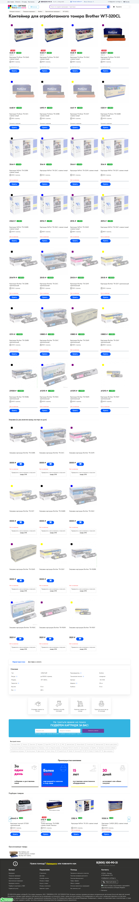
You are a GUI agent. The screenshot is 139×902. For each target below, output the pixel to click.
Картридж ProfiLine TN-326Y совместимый (49, 58)
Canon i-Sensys (50, 751)
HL (58, 744)
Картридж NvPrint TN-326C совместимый (54, 227)
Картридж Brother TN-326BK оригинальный (19, 341)
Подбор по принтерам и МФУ (17, 886)
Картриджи (12, 873)
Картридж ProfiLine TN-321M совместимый (110, 58)
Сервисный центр (13, 888)
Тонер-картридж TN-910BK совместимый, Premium (77, 824)
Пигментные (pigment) (31, 747)
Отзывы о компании (45, 886)
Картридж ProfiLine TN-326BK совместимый (111, 115)
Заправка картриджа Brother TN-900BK (82, 569)
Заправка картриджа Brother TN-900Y (82, 627)
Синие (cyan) (90, 744)
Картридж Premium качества (70, 747)
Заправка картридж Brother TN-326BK (52, 511)
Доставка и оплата (34, 662)
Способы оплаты (44, 878)
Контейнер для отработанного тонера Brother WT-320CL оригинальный (27, 854)
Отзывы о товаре (44, 880)
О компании (43, 873)
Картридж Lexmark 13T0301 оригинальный (47, 824)
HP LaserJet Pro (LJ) (61, 751)
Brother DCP (98, 751)
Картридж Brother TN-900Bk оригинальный (19, 398)
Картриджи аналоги (14, 883)
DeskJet (70, 751)
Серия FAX (48, 744)
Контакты (31, 2)
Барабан (94, 747)
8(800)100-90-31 (46, 2)
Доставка (11, 2)
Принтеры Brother (15, 744)
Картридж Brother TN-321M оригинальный (79, 284)
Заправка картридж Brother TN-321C (51, 453)
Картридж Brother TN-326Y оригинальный (110, 341)
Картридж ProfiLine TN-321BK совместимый (50, 115)
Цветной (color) (70, 744)
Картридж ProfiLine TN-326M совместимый (19, 58)
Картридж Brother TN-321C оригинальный (49, 284)
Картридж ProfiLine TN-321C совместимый (18, 115)
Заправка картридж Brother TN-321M (81, 453)
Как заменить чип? (75, 888)
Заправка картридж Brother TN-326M (22, 569)
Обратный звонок (111, 882)
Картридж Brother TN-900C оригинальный (49, 398)
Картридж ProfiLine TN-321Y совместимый (79, 115)
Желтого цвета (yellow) (111, 744)
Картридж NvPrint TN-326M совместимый (79, 228)
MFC (63, 744)
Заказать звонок (93, 730)
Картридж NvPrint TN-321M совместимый (84, 170)
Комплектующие (31, 751)
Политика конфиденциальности (79, 875)
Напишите (51, 863)
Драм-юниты (41, 751)
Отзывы (24, 2)
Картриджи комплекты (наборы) (107, 747)
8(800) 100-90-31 (107, 862)
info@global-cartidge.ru (115, 1)
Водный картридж (56, 747)
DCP (54, 744)
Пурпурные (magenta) (17, 747)
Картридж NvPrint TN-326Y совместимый (115, 227)
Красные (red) (99, 744)
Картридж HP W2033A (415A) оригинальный (17, 825)
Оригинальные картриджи (16, 880)
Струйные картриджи (14, 878)
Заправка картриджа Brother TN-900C (22, 627)
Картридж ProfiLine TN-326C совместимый (80, 58)
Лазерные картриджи (15, 875)
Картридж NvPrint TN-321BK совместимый (18, 171)
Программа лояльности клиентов (79, 873)
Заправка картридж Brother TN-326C (81, 511)
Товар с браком (74, 880)
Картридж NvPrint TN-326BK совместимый (18, 228)
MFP (86, 751)
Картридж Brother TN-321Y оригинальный (115, 284)
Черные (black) (80, 744)
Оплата (17, 2)
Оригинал (32, 744)
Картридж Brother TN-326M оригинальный (79, 341)
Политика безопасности (76, 878)
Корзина (123, 7)
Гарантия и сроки (44, 888)
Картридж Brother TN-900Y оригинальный (110, 398)
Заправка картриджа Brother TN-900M (52, 627)
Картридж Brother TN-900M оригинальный (79, 398)
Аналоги (25, 744)
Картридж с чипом (44, 747)
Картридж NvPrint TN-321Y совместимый (114, 170)
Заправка (40, 744)
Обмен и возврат (75, 883)
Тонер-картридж (84, 747)
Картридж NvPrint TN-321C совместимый (54, 170)
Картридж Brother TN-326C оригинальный (49, 341)
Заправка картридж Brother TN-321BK (22, 453)
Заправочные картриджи (17, 751)
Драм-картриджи (108, 751)
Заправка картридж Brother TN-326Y (51, 569)
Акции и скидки (44, 883)
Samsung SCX (78, 751)
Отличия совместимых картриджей (79, 886)
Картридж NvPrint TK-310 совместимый (111, 823)
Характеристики (18, 662)
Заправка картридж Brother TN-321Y (21, 511)
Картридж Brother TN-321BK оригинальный (18, 284)
